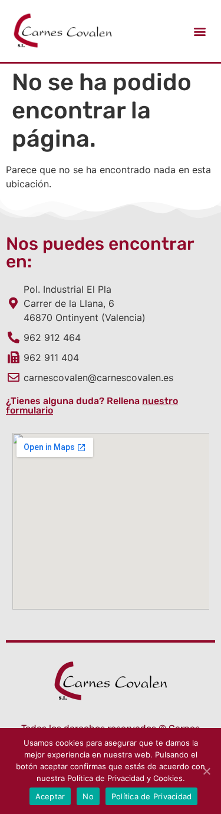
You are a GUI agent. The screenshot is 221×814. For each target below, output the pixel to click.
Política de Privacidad (151, 796)
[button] (199, 31)
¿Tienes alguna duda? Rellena (92, 405)
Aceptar (50, 796)
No (88, 796)
